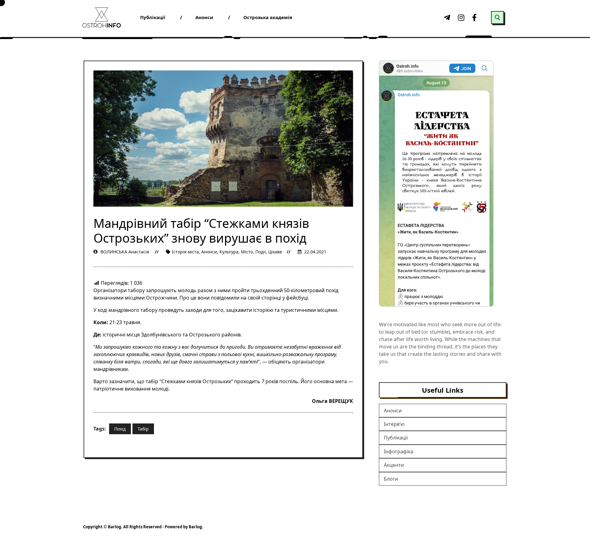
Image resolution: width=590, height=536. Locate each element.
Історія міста (185, 252)
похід (120, 429)
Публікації (396, 437)
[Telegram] (446, 17)
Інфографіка (398, 451)
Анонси (209, 252)
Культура (228, 252)
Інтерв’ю (394, 424)
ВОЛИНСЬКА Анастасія (124, 252)
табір (143, 429)
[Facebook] (474, 17)
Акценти (394, 465)
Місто (247, 252)
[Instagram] (460, 17)
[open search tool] (497, 17)
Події (260, 252)
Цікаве (275, 252)
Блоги (391, 478)
